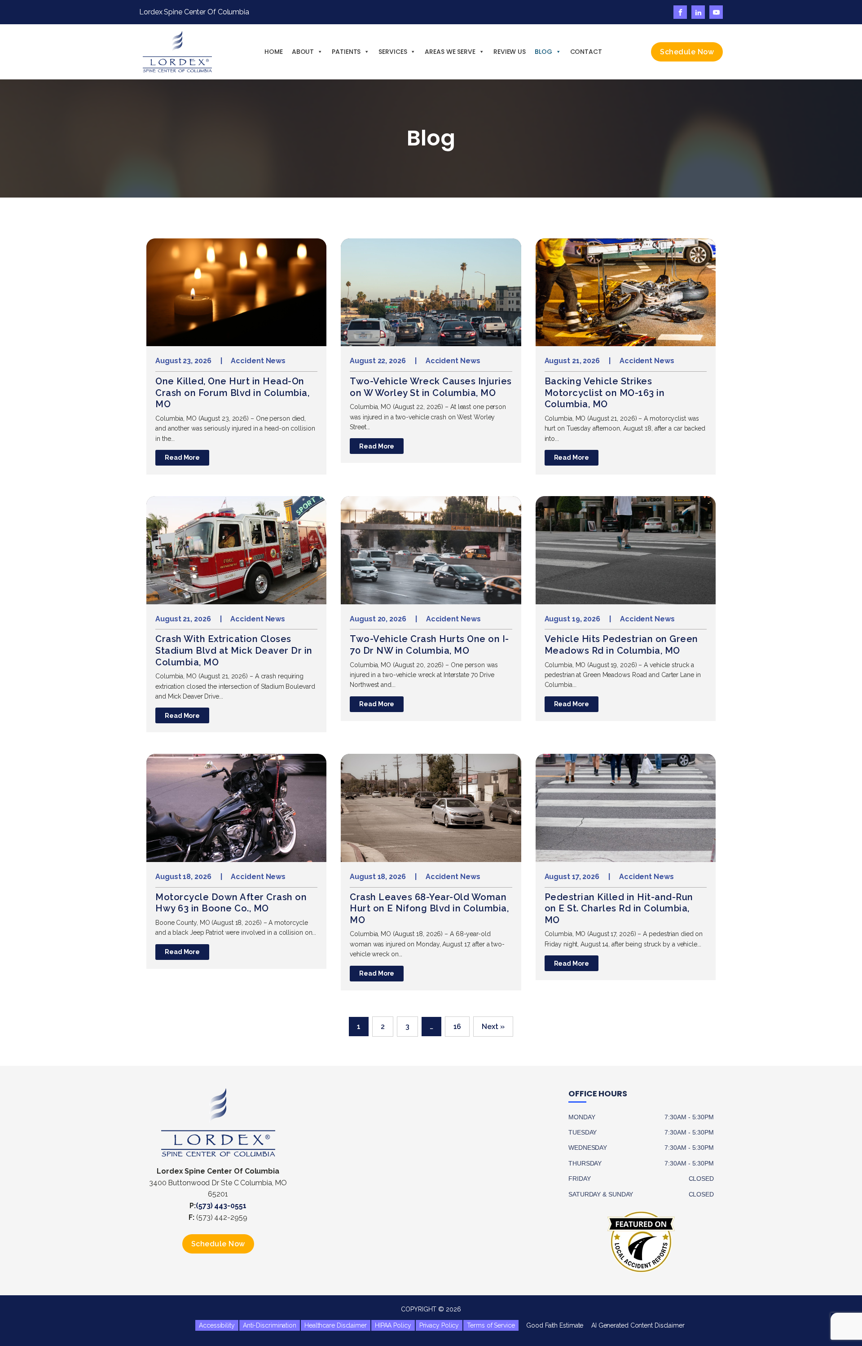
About (303, 51)
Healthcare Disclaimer (335, 1325)
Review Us (509, 51)
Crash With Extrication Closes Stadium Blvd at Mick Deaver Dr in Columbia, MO (233, 650)
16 (457, 1026)
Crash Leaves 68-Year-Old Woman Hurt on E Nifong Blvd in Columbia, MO (429, 908)
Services (392, 51)
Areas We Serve (450, 51)
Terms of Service (491, 1325)
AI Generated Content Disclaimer (634, 1325)
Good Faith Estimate (551, 1325)
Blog (543, 51)
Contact (586, 51)
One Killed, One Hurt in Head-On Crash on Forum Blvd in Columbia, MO (232, 392)
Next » (493, 1026)
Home (273, 51)
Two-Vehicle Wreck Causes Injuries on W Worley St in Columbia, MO (431, 387)
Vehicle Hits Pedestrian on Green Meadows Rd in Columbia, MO (621, 644)
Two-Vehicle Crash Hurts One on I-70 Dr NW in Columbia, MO (429, 644)
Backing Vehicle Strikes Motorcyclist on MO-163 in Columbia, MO (605, 392)
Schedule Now (687, 52)
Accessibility (217, 1325)
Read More (182, 457)
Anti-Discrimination (269, 1325)
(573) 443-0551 (221, 1205)
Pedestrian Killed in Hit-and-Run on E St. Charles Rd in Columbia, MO (619, 908)
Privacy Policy (439, 1325)
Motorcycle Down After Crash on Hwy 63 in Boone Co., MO (231, 903)
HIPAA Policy (393, 1325)
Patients (346, 51)
